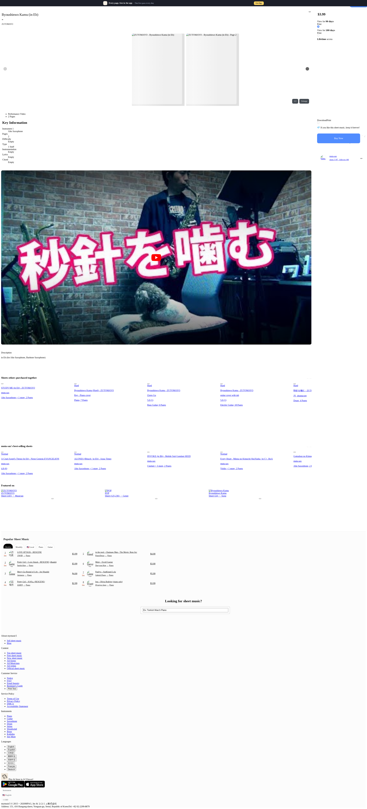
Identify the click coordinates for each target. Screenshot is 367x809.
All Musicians (13, 663)
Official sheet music (16, 668)
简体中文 (11, 760)
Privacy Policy (13, 701)
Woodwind (12, 729)
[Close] (262, 3)
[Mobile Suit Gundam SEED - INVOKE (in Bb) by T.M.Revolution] (183, 451)
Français (11, 766)
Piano (9, 716)
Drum (9, 724)
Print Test (12, 689)
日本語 (11, 753)
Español (11, 750)
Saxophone (12, 721)
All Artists (11, 666)
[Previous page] (5, 69)
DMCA (10, 704)
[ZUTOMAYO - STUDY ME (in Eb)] (37, 383)
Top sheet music (14, 653)
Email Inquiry (13, 683)
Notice (10, 678)
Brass (9, 731)
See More (11, 736)
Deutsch (11, 769)
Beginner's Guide (15, 686)
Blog (9, 643)
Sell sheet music (14, 640)
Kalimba (11, 734)
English (11, 747)
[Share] (310, 11)
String (9, 726)
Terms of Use (13, 698)
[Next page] (307, 69)
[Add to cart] (362, 135)
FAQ (9, 681)
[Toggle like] (365, 135)
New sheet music (14, 658)
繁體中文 (11, 756)
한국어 (11, 763)
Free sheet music (14, 655)
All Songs (11, 660)
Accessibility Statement (17, 706)
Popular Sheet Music (16, 539)
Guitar (10, 718)
